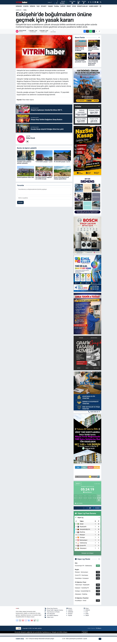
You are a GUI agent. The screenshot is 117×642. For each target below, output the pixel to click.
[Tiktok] (34, 620)
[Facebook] (17, 620)
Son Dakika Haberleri (52, 615)
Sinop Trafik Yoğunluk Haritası (55, 610)
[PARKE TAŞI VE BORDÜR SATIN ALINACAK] (81, 43)
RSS (19, 628)
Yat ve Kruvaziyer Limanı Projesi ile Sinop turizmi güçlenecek (93, 63)
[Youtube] (31, 620)
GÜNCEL (32, 6)
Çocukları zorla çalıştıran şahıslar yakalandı (24, 162)
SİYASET (43, 6)
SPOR (74, 6)
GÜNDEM (19, 6)
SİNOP (69, 6)
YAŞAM (50, 6)
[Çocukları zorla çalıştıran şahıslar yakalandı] (25, 155)
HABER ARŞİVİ (93, 6)
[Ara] (100, 2)
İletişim (70, 608)
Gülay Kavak (30, 138)
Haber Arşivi (50, 617)
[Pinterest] (23, 620)
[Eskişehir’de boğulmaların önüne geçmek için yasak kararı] (44, 51)
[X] (20, 620)
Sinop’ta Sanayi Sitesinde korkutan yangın (93, 49)
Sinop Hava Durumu (52, 608)
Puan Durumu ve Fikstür (53, 612)
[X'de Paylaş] (87, 31)
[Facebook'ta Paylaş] (85, 31)
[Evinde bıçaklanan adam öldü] (25, 171)
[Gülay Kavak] (21, 139)
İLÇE (38, 6)
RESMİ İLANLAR (82, 6)
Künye (87, 608)
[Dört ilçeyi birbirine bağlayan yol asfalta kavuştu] (44, 171)
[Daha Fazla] (93, 31)
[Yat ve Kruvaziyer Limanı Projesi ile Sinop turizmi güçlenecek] (94, 56)
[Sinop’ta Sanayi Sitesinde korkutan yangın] (94, 43)
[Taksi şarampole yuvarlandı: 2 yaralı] (81, 56)
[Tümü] (99, 37)
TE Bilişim (98, 628)
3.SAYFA (25, 6)
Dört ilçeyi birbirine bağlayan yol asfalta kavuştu (43, 178)
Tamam (84, 632)
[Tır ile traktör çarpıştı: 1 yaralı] (44, 155)
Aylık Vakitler (79, 503)
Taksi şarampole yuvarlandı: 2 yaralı (80, 61)
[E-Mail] (27, 141)
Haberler (18, 10)
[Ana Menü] (100, 6)
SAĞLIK (62, 6)
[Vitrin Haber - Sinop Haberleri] (22, 2)
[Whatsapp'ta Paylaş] (90, 31)
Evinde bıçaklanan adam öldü (25, 177)
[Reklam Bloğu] (87, 85)
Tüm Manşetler (51, 613)
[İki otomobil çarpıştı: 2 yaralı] (62, 155)
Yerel (25, 10)
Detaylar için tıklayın (87, 553)
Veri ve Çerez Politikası (75, 632)
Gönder (20, 202)
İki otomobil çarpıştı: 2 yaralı (62, 161)
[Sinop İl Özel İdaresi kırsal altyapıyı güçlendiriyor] (62, 171)
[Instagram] (26, 620)
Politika (56, 6)
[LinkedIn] (29, 620)
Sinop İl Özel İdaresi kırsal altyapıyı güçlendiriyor (61, 178)
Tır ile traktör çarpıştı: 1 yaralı (43, 161)
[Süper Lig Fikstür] (99, 559)
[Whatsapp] (37, 620)
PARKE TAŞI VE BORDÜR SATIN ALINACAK (79, 49)
